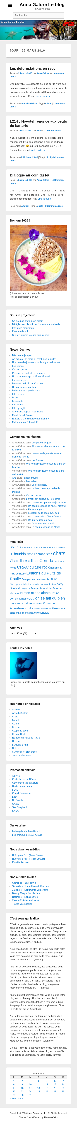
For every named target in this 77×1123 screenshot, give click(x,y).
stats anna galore (19, 612)
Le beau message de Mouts (26, 390)
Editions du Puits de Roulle (26, 737)
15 (14, 1088)
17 (30, 1088)
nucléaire (23, 599)
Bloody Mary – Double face (26, 893)
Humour (16, 741)
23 (22, 1091)
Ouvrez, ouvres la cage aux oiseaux (31, 335)
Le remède (17, 401)
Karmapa (44, 584)
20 (55, 1088)
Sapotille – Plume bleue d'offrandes (30, 886)
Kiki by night (18, 408)
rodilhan (53, 608)
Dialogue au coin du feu (30, 175)
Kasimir (52, 584)
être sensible (41, 612)
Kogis (24, 588)
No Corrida (17, 800)
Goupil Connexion (21, 793)
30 (22, 1095)
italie (25, 584)
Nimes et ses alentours (38, 593)
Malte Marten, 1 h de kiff (25, 422)
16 (22, 1088)
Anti (39, 130)
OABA (15, 804)
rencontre (27, 608)
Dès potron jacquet (22, 355)
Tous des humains (21, 755)
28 (63, 1091)
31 (30, 1095)
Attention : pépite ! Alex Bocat (27, 411)
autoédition (60, 548)
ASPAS (16, 775)
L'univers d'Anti (20, 744)
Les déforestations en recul (33, 68)
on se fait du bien (50, 598)
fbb (48, 579)
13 (55, 1084)
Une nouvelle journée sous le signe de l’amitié (36, 362)
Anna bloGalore (29, 103)
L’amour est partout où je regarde (29, 373)
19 (46, 1088)
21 (63, 1088)
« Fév (13, 1098)
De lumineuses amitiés (24, 387)
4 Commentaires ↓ (53, 130)
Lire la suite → (43, 96)
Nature (15, 748)
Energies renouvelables (34, 579)
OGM (31, 598)
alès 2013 (15, 547)
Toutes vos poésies (22, 904)
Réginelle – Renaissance (25, 897)
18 (38, 1088)
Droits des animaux (22, 786)
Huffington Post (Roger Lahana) (28, 858)
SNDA (15, 811)
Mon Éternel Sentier (22, 415)
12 (46, 1084)
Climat (15, 720)
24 (30, 1091)
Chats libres (19, 561)
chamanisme (43, 554)
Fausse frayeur (20, 380)
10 (30, 1084)
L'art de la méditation (23, 328)
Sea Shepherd (19, 807)
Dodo (15, 397)
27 (55, 1091)
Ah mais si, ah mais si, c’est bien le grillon (34, 359)
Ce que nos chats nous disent (27, 321)
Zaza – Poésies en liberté (25, 900)
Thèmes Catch (51, 1117)
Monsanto (15, 593)
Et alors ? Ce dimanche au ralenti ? (30, 418)
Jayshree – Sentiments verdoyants (30, 889)
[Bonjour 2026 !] (38, 289)
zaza (30, 612)
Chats (15, 716)
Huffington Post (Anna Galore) (27, 855)
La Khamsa (18, 404)
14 (63, 1084)
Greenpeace (16, 584)
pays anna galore (21, 603)
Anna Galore (43, 73)
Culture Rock (19, 734)
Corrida (46, 560)
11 (38, 1084)
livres (42, 588)
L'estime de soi (20, 331)
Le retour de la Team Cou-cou (27, 383)
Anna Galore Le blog (42, 4)
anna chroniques (47, 547)
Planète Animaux (21, 862)
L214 (48, 157)
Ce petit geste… (20, 369)
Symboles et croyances (24, 751)
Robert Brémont (41, 608)
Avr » (20, 1098)
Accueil (25, 206)
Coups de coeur (20, 730)
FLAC (54, 579)
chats (40, 206)
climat (48, 103)
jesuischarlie (33, 584)
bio (11, 554)
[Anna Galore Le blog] (38, 30)
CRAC (23, 567)
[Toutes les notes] (23, 678)
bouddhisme (23, 554)
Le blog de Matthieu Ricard (26, 831)
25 (38, 1091)
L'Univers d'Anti (29, 157)
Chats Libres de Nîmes (24, 779)
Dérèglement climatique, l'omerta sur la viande (36, 324)
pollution (37, 603)
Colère (15, 723)
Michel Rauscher (54, 588)
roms (61, 608)
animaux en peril (30, 548)
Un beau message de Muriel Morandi (31, 376)
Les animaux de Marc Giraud (27, 835)
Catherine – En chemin (24, 882)
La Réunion (33, 588)
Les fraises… (19, 366)
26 (46, 1091)
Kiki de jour (18, 394)
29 (14, 1095)
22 (14, 1091)
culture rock (40, 567)
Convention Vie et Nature (25, 782)
